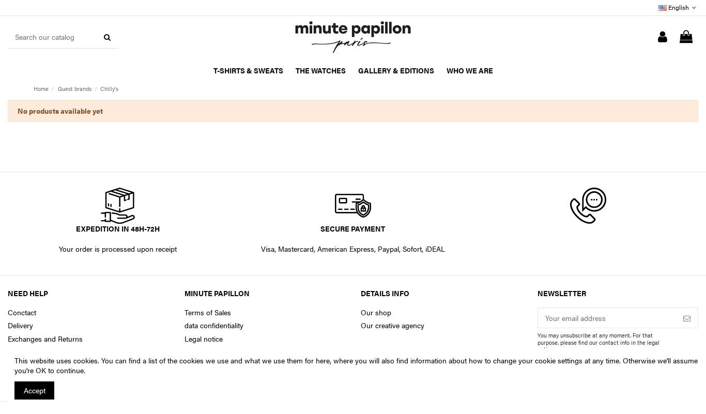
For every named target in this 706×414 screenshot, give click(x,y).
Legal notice (204, 339)
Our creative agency (392, 325)
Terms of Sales (208, 312)
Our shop (376, 312)
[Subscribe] (687, 318)
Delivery (20, 325)
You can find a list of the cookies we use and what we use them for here (215, 360)
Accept (34, 390)
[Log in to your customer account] (662, 37)
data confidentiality (214, 325)
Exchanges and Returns (45, 339)
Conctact (22, 312)
